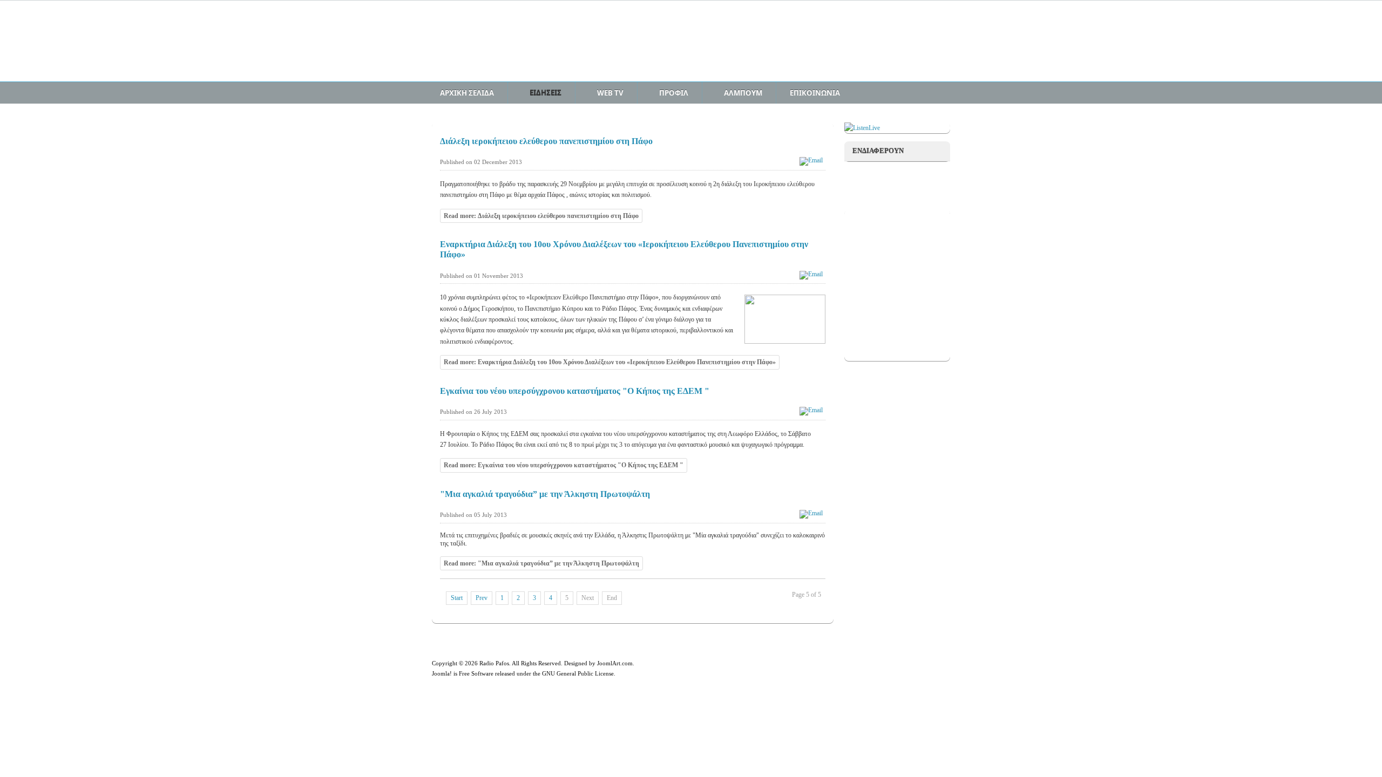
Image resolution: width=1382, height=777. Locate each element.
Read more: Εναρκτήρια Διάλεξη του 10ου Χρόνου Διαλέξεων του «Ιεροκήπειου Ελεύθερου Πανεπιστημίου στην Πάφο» (610, 362)
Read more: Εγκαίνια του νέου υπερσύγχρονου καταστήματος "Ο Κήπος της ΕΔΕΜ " (563, 465)
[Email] (812, 160)
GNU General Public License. (578, 673)
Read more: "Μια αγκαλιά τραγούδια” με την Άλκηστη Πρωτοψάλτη (541, 563)
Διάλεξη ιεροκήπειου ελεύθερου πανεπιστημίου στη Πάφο (546, 141)
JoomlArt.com (615, 663)
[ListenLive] (862, 128)
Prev (481, 598)
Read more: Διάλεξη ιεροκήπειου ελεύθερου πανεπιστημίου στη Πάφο (541, 216)
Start (457, 598)
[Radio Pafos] (516, 47)
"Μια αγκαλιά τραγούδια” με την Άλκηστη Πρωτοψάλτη (545, 494)
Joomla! (442, 673)
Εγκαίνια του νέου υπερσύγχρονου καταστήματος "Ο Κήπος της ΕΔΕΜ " (574, 391)
